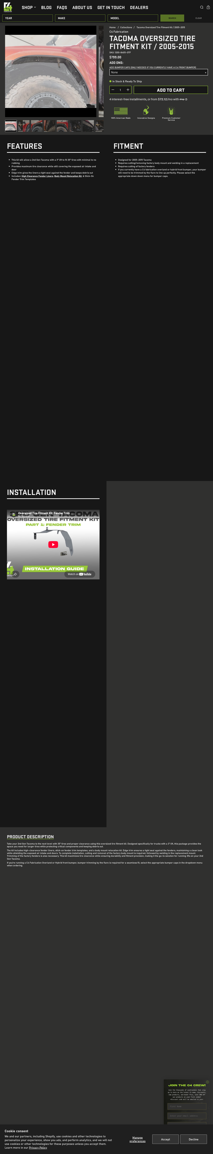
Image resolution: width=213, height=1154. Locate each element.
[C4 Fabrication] (8, 7)
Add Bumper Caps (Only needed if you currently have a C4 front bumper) (152, 67)
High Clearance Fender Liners (37, 176)
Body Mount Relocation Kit (68, 176)
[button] (202, 7)
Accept (165, 1139)
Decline (194, 1139)
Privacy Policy (38, 1147)
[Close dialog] (207, 1082)
